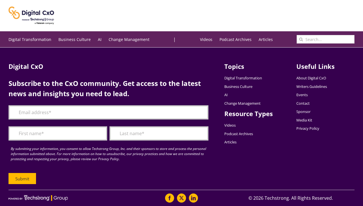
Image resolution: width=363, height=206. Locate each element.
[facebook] (169, 198)
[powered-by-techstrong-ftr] (38, 197)
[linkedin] (193, 198)
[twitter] (181, 198)
